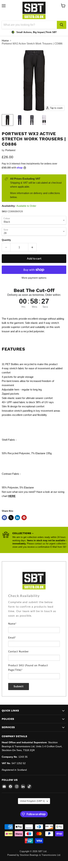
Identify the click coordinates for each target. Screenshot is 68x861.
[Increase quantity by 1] (32, 247)
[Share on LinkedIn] (17, 517)
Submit (19, 686)
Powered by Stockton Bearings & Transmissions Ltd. (34, 855)
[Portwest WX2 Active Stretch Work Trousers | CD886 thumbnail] (7, 120)
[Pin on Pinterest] (24, 517)
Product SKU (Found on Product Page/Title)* (28, 667)
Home (5, 40)
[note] (34, 610)
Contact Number (18, 651)
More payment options (34, 277)
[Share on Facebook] (4, 517)
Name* (12, 624)
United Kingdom (32, 801)
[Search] (61, 25)
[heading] (34, 596)
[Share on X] (11, 517)
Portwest (10, 150)
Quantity (6, 240)
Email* (12, 638)
